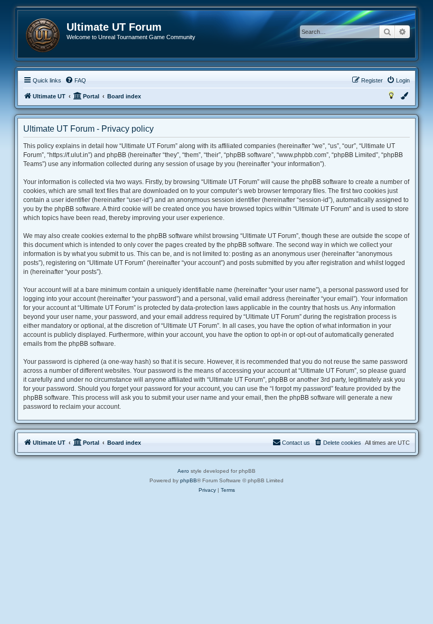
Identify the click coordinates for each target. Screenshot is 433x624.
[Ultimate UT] (43, 35)
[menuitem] (75, 80)
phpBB (188, 480)
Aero (183, 471)
